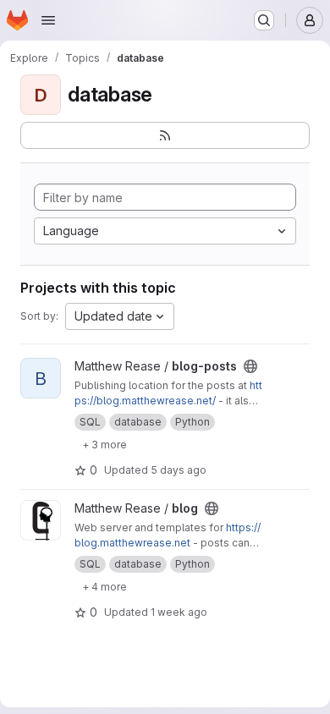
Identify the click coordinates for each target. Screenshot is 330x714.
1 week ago (179, 612)
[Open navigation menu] (48, 20)
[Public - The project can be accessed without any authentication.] (250, 366)
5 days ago (178, 470)
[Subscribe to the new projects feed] (165, 135)
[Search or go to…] (264, 20)
